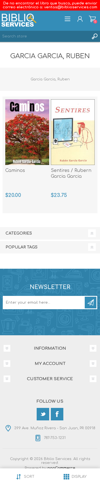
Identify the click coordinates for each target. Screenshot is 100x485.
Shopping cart (92, 19)
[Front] (73, 132)
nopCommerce (61, 468)
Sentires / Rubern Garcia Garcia (71, 173)
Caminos (15, 170)
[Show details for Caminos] (27, 132)
